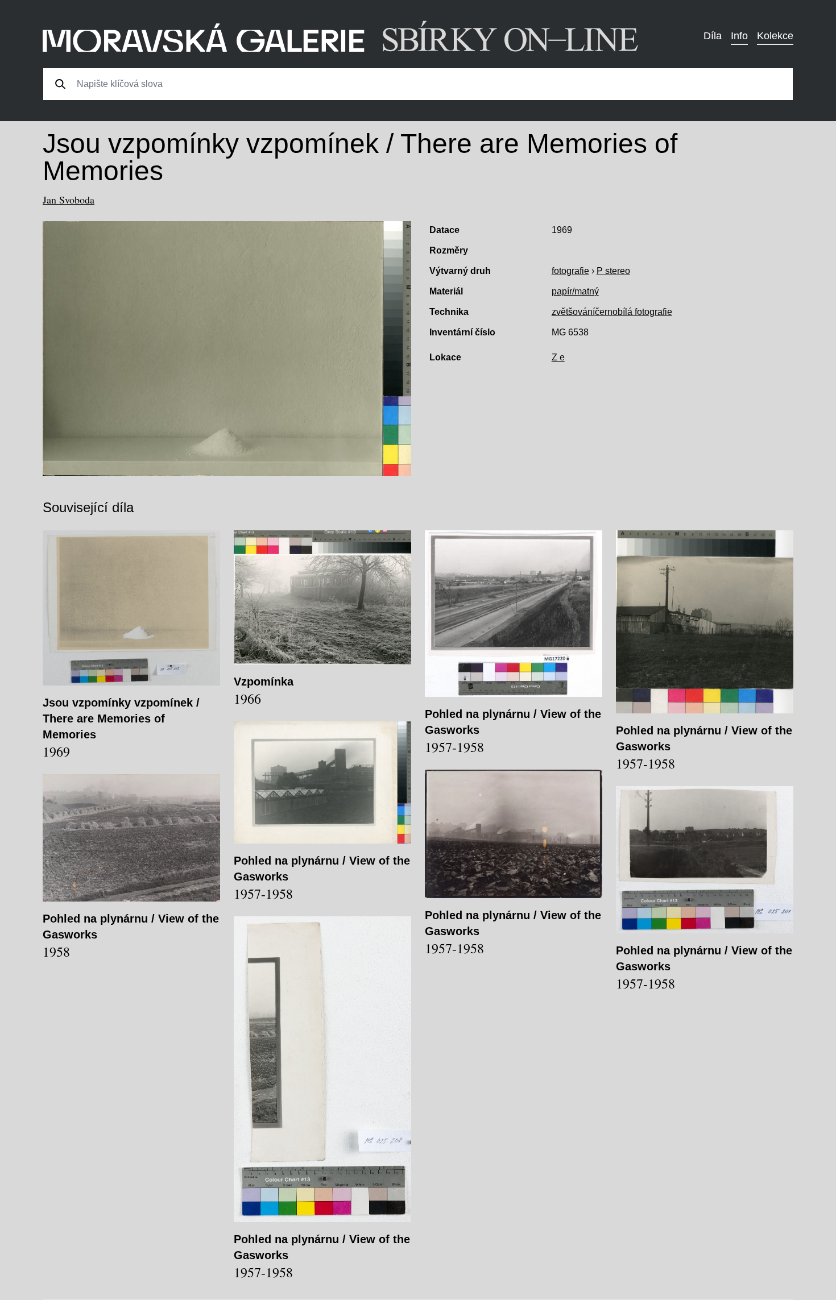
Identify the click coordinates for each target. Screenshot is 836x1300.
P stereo (613, 271)
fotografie (570, 271)
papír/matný (575, 291)
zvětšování (573, 312)
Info (739, 35)
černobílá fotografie (633, 312)
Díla (712, 35)
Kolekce (775, 35)
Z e (558, 357)
